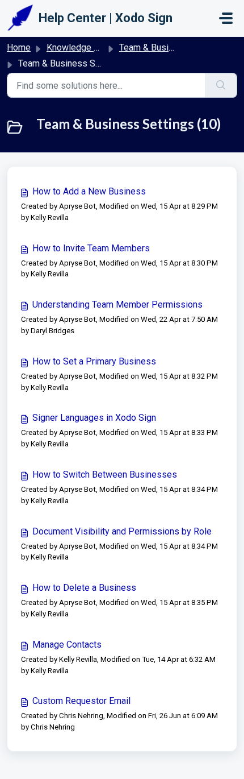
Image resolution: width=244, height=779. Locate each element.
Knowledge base (80, 47)
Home (19, 47)
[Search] (221, 85)
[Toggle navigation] (225, 18)
